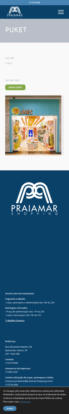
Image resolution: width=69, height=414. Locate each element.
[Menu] (59, 12)
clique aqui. (25, 401)
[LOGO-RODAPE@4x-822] (28, 12)
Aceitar (10, 408)
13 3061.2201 (11, 371)
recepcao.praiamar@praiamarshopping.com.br (29, 380)
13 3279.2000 (34, 2)
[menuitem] (59, 12)
